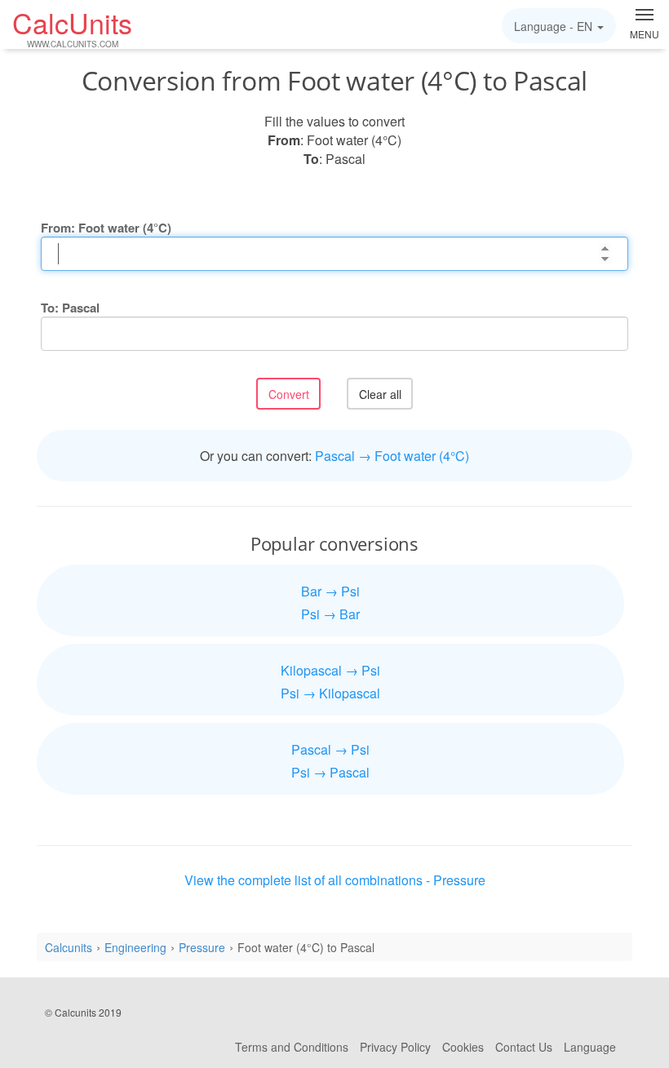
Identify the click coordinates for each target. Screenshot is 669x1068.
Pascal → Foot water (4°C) (392, 455)
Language (590, 1047)
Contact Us (523, 1047)
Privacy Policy (395, 1047)
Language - (553, 26)
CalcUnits (72, 27)
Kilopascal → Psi (330, 670)
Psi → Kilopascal (330, 693)
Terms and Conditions (291, 1047)
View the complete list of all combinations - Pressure (334, 880)
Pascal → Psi (330, 749)
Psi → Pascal (330, 772)
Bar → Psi (330, 591)
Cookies (463, 1047)
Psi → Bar (330, 614)
